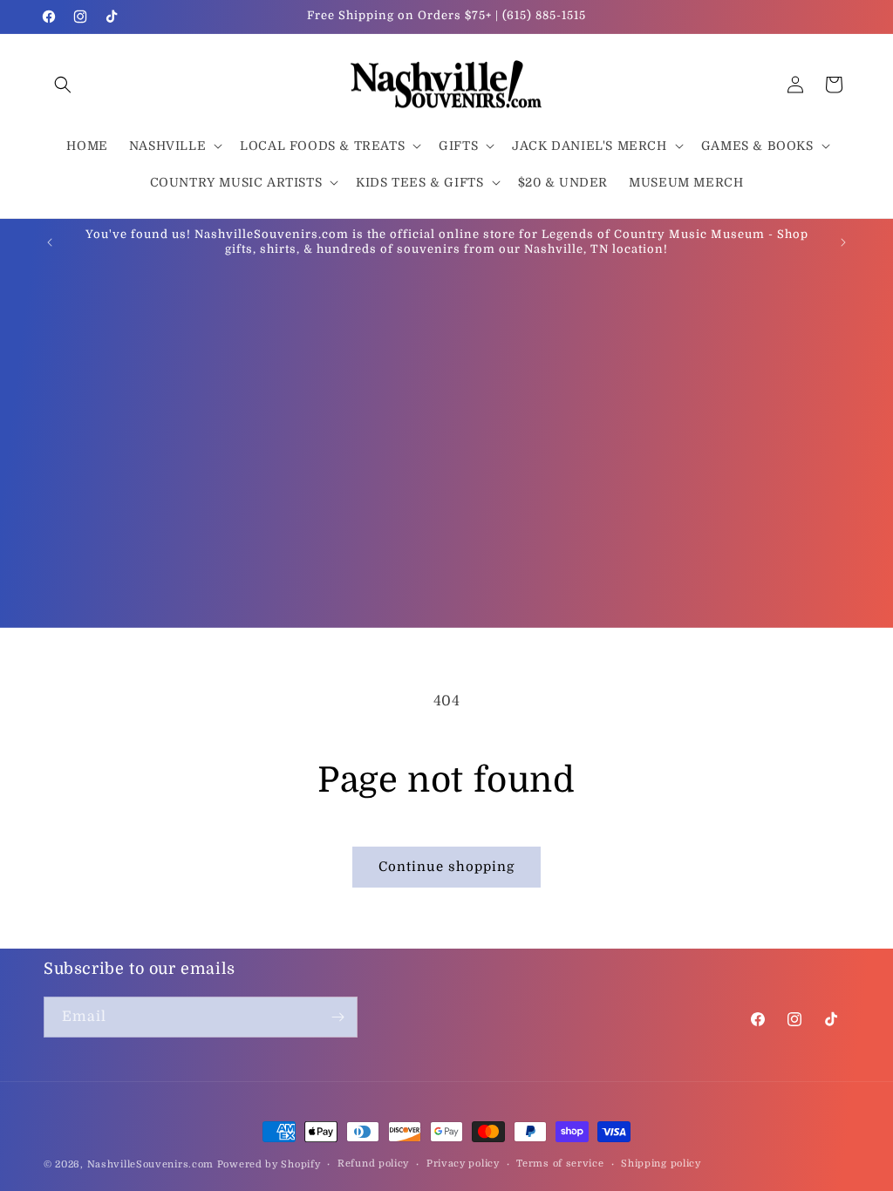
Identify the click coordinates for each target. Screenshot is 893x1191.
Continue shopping (446, 867)
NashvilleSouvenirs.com (150, 1164)
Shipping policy (661, 1163)
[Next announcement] (843, 242)
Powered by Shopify (269, 1164)
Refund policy (373, 1163)
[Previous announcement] (50, 242)
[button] (63, 84)
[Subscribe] (337, 1017)
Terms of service (559, 1163)
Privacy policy (463, 1163)
